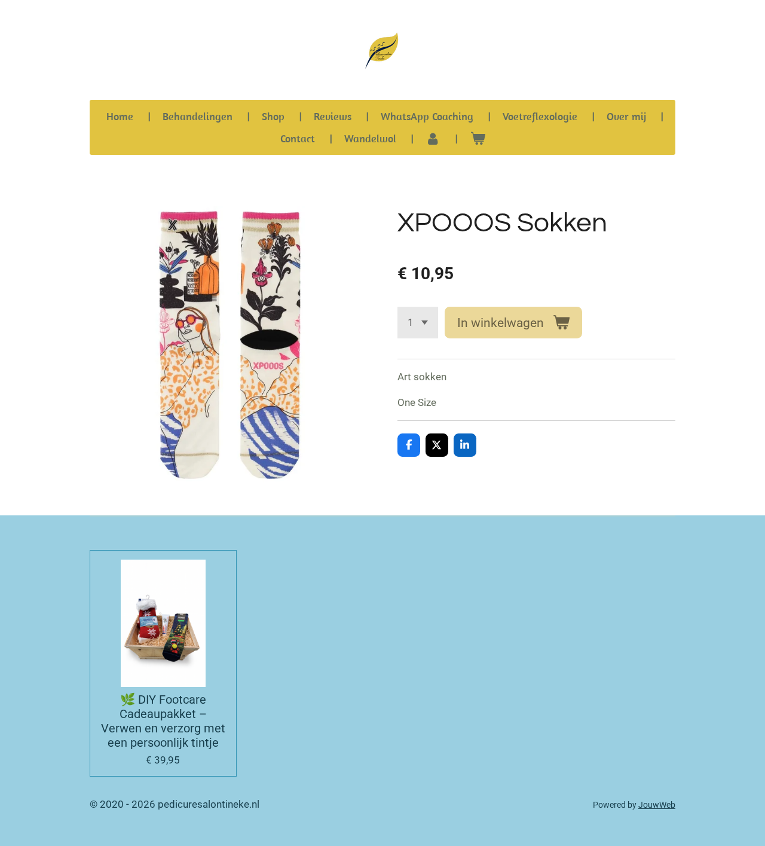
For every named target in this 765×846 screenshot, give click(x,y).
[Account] (433, 138)
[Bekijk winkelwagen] (477, 138)
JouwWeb (656, 805)
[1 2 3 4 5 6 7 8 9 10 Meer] (417, 322)
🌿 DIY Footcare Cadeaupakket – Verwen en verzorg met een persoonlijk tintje (163, 721)
